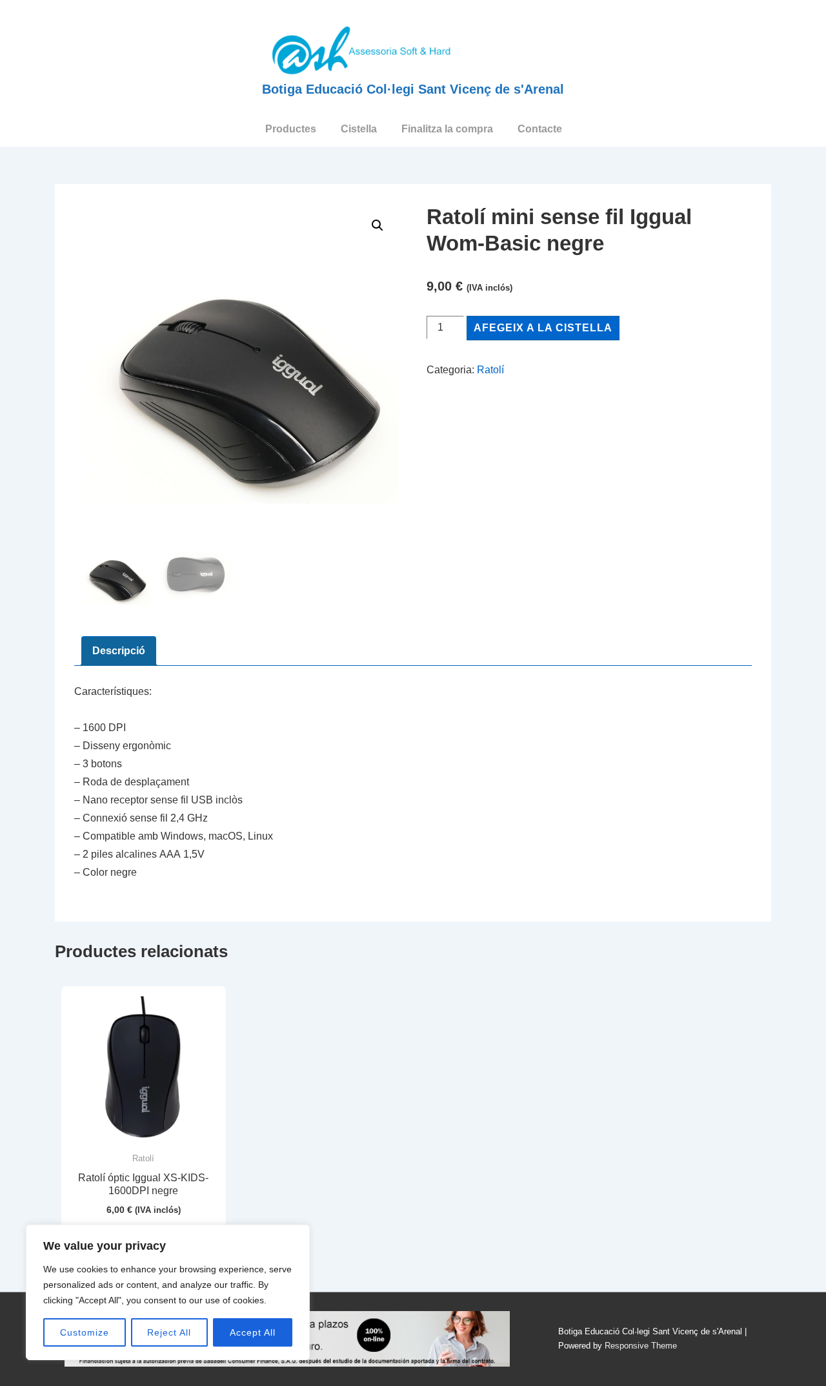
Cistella (359, 128)
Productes (290, 128)
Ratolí (490, 369)
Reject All (169, 1332)
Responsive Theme (641, 1345)
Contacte (540, 128)
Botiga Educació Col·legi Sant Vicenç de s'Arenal (413, 89)
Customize (84, 1332)
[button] (377, 225)
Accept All (253, 1332)
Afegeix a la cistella (543, 327)
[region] (168, 1292)
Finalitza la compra (447, 128)
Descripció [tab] (118, 650)
